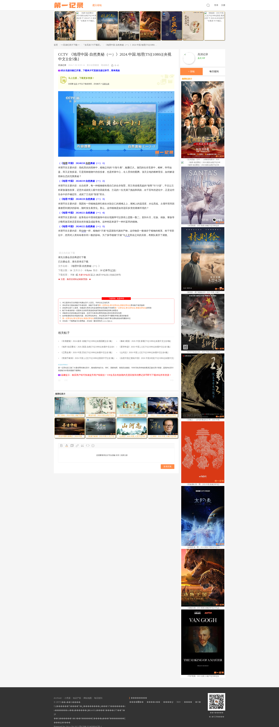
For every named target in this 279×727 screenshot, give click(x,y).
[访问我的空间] (189, 59)
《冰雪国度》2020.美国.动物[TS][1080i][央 (203, 226)
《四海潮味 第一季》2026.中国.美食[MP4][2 (203, 484)
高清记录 (62, 65)
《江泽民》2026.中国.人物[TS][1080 (162, 436)
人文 (127, 235)
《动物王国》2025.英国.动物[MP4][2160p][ (203, 608)
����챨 (168, 701)
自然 (88, 163)
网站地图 (88, 698)
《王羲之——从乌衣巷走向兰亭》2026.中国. (203, 420)
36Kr (178, 701)
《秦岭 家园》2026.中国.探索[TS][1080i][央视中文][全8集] (145, 341)
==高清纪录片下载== (70, 45)
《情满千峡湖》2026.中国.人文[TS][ (100, 436)
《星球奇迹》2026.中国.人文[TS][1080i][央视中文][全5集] (144, 347)
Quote (82, 445)
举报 (172, 380)
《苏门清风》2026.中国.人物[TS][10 (69, 415)
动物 (83, 231)
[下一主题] (118, 65)
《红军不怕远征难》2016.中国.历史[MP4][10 (203, 352)
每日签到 (214, 71)
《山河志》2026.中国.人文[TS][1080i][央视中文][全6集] (143, 352)
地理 (65, 163)
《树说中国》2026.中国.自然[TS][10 (100, 415)
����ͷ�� (153, 701)
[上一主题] (115, 65)
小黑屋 (67, 698)
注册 (223, 5)
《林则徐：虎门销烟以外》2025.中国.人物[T (203, 292)
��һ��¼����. (71, 702)
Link (77, 445)
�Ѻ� (198, 701)
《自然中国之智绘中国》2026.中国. (131, 415)
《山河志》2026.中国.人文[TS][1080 (131, 436)
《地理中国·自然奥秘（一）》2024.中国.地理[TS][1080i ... (131, 45)
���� (188, 701)
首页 (56, 45)
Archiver (58, 698)
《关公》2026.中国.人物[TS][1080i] (162, 415)
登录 (216, 5)
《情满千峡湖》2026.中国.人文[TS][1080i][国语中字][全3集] (87, 358)
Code (88, 445)
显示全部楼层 (93, 65)
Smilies (93, 445)
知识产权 (77, 698)
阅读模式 (105, 65)
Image (72, 445)
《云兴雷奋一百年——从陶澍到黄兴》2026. (203, 159)
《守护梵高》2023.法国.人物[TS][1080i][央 (203, 676)
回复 (66, 380)
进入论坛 (97, 5)
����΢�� (136, 701)
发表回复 (167, 466)
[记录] (113, 270)
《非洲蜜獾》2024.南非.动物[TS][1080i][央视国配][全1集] (86, 341)
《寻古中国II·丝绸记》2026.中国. (69, 436)
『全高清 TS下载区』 (92, 45)
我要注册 (105, 84)
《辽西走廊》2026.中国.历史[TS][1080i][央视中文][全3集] (86, 352)
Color (67, 445)
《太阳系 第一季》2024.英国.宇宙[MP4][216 (203, 547)
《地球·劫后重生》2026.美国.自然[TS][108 (203, 165)
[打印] (112, 65)
